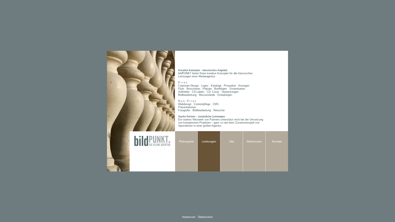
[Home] (152, 170)
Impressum (188, 217)
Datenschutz (205, 217)
